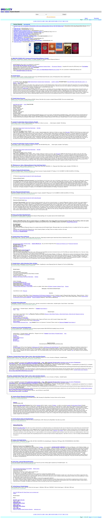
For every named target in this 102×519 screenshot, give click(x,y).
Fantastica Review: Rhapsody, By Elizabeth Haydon (23, 396)
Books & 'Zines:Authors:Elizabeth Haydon (21, 214)
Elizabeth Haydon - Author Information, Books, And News (24, 263)
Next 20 (99, 19)
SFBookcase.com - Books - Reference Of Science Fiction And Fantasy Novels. (29, 165)
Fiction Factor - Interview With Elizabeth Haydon (22, 461)
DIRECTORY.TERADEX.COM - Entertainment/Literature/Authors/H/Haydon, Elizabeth (30, 58)
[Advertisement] (51, 4)
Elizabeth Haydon (16, 75)
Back (90, 19)
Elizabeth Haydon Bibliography (19, 302)
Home (2, 11)
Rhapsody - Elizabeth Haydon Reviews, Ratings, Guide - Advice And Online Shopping (26, 356)
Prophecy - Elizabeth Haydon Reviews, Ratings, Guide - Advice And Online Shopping (26, 375)
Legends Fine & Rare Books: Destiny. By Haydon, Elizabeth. (25, 121)
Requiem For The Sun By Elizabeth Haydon (21, 327)
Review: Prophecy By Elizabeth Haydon (20, 170)
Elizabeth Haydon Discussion (18, 98)
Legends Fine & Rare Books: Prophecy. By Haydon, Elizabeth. (25, 143)
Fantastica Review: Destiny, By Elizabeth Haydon (22, 418)
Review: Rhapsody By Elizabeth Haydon (21, 191)
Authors (7, 11)
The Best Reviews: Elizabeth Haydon (20, 486)
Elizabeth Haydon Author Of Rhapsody (20, 236)
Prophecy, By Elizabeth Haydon (19, 440)
